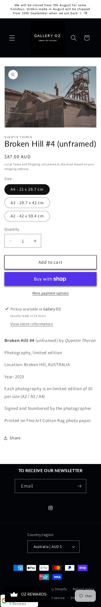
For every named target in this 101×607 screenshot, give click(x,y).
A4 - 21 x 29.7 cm (27, 189)
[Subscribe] (79, 486)
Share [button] (15, 438)
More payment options (50, 293)
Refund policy (83, 589)
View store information (31, 324)
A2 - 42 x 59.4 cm (27, 216)
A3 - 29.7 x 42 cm (27, 202)
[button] (12, 38)
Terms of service (52, 598)
